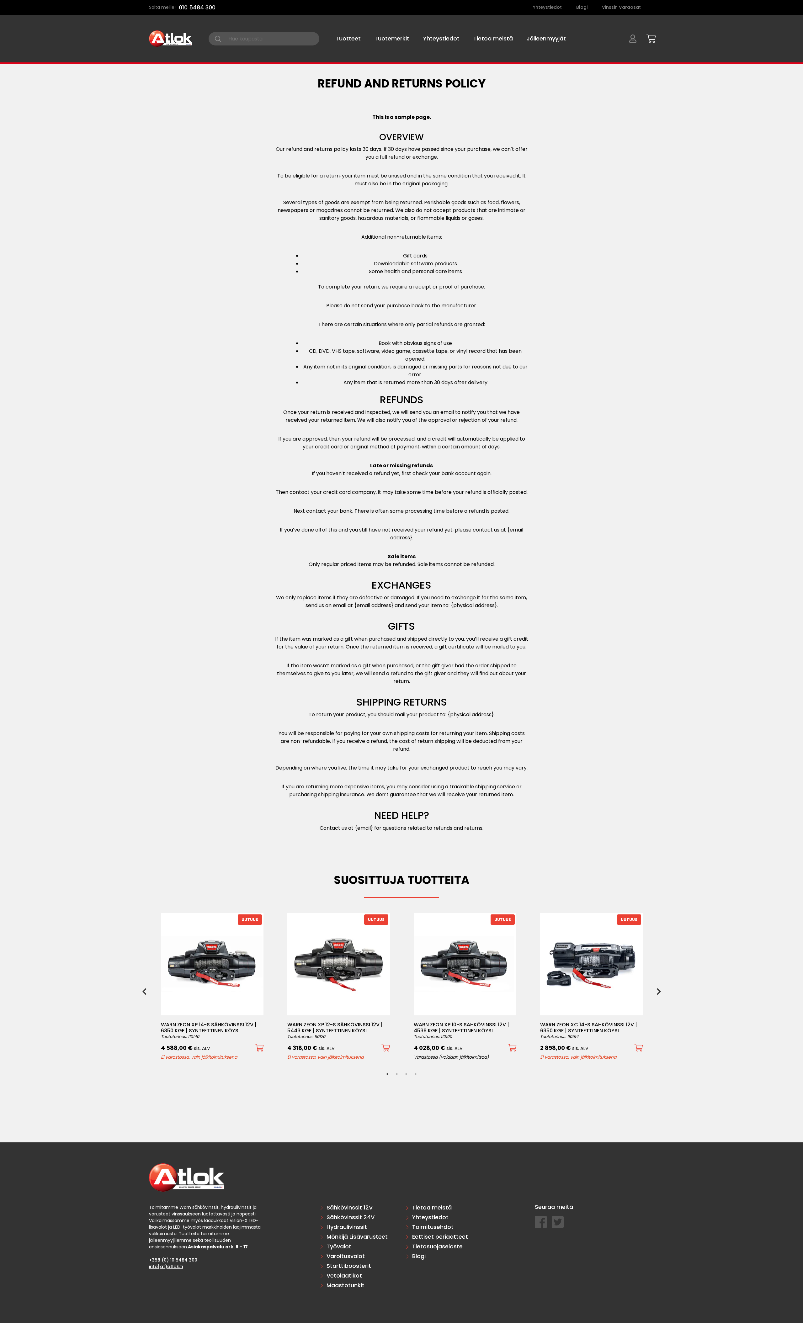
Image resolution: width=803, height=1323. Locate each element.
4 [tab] (415, 1074)
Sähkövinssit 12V (350, 1207)
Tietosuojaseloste (437, 1246)
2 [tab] (397, 1074)
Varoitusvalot (346, 1256)
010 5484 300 (197, 7)
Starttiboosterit (349, 1266)
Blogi (582, 7)
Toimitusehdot (433, 1227)
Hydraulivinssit (347, 1227)
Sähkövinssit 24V (351, 1217)
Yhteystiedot (547, 7)
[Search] (218, 38)
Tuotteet (348, 38)
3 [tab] (406, 1074)
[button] (259, 1048)
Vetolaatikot (344, 1275)
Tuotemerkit (392, 38)
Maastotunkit (345, 1285)
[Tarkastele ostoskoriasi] (649, 37)
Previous (144, 991)
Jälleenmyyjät (546, 38)
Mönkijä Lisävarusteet (357, 1237)
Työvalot (339, 1246)
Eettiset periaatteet (440, 1237)
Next (659, 991)
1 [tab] (387, 1074)
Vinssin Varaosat (621, 7)
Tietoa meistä (493, 38)
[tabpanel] (212, 986)
